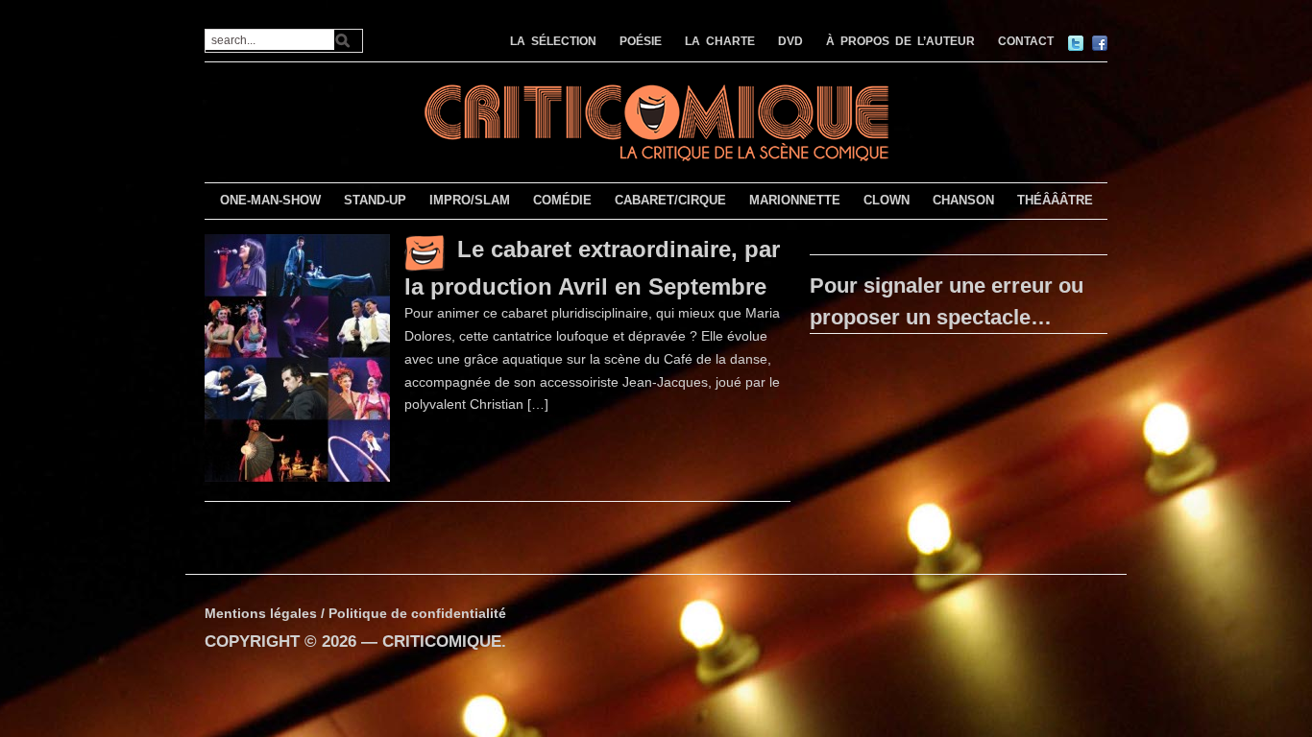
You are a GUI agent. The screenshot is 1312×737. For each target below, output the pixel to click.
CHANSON (963, 200)
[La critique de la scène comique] (656, 120)
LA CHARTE (720, 41)
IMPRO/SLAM (469, 200)
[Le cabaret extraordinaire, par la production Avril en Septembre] (297, 357)
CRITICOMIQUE (441, 641)
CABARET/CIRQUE (670, 200)
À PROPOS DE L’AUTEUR (900, 41)
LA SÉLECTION (553, 41)
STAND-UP (375, 200)
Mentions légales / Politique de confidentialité (355, 613)
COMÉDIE (562, 200)
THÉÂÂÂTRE (1055, 200)
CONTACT (1026, 41)
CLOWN (886, 200)
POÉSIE (641, 41)
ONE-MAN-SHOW (270, 200)
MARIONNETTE (794, 200)
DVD (790, 41)
